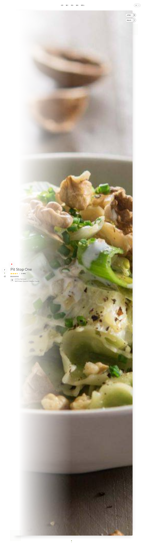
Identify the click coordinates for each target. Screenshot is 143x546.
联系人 (83, 5)
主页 (62, 5)
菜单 (77, 5)
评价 (72, 5)
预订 (67, 5)
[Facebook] (4, 270)
